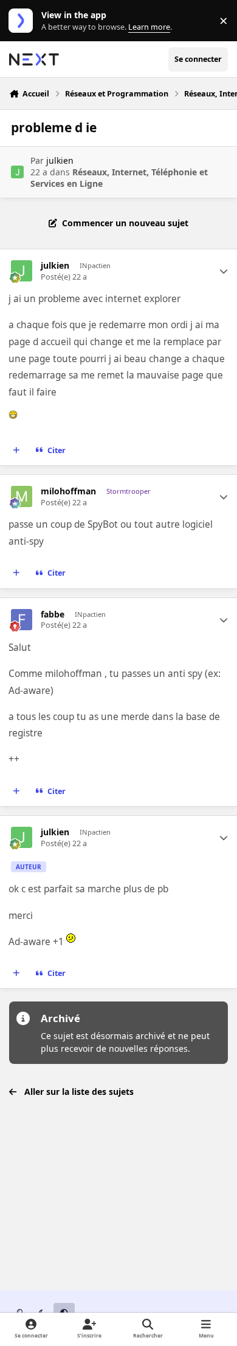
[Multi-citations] (16, 450)
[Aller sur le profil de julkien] (17, 172)
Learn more (23, 21)
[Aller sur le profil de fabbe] (21, 619)
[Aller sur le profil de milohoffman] (21, 496)
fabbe (52, 614)
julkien (60, 160)
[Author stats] (223, 271)
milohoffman (68, 491)
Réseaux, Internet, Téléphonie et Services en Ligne (119, 177)
